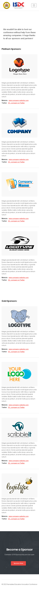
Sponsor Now (18, 563)
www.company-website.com (19, 100)
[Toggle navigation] (34, 5)
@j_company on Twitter (16, 103)
